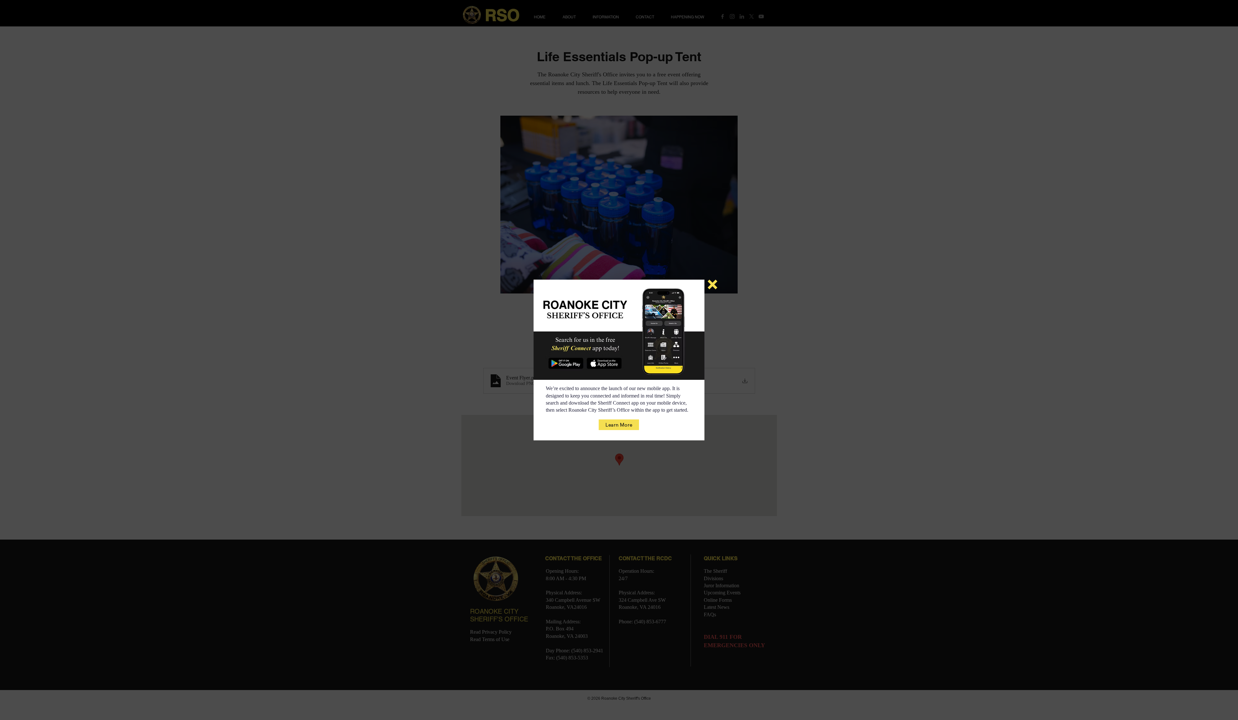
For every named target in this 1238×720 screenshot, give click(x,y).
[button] (712, 284)
